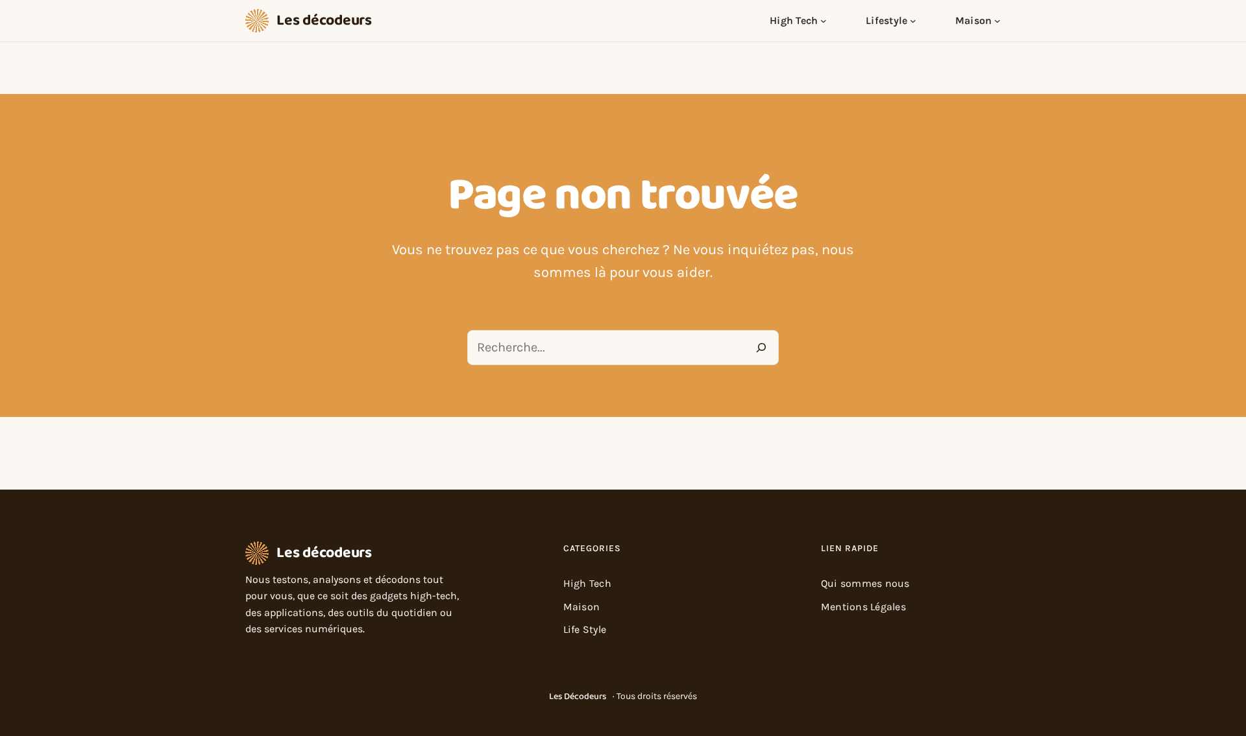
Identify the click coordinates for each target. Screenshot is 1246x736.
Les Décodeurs (577, 696)
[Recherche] (761, 347)
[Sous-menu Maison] (997, 21)
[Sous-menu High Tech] (823, 21)
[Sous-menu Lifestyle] (913, 21)
